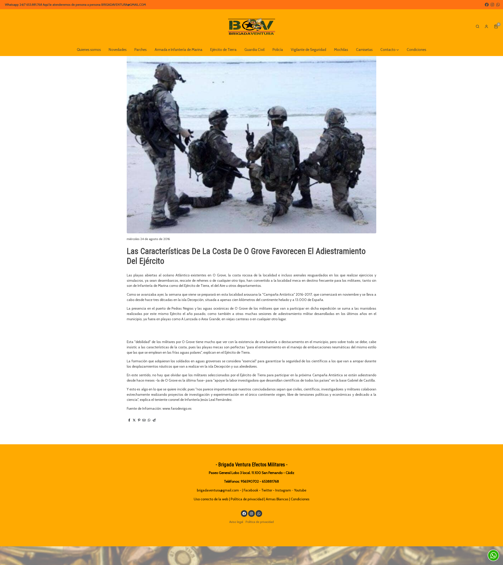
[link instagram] (492, 4)
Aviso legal (236, 522)
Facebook (251, 490)
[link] (251, 26)
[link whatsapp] (498, 4)
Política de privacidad (247, 499)
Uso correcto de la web (211, 499)
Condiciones (300, 499)
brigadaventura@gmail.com (218, 490)
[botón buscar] (477, 26)
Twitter (266, 490)
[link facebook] (487, 4)
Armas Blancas (277, 499)
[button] (389, 49)
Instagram (283, 490)
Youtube (300, 490)
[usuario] (486, 26)
